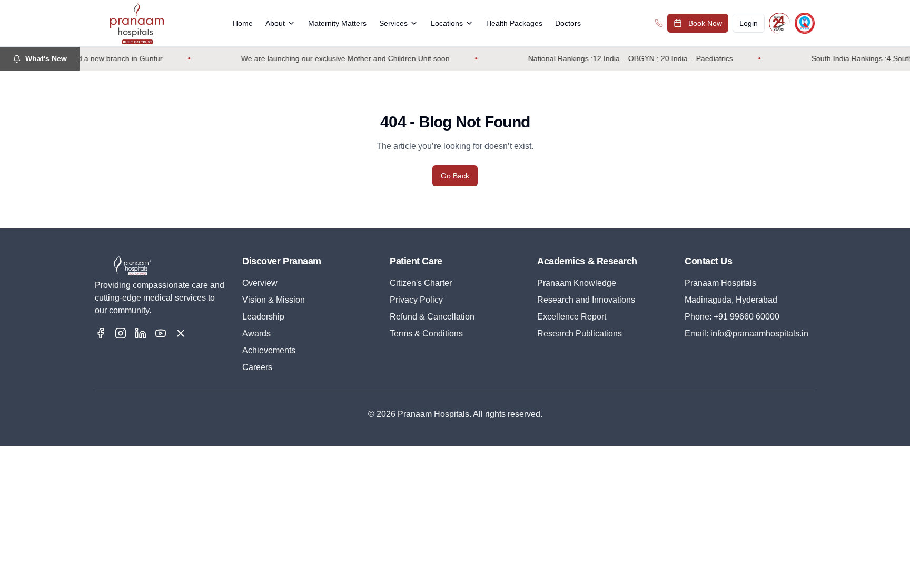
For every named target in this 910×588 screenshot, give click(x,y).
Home (243, 23)
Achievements (268, 350)
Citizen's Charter (421, 282)
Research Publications (579, 333)
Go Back (455, 176)
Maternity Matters (337, 23)
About (275, 23)
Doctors (568, 23)
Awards (256, 333)
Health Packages (514, 23)
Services (393, 23)
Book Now (705, 23)
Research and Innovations (586, 299)
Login (748, 23)
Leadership (263, 316)
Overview (260, 282)
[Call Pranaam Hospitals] (659, 23)
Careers (257, 367)
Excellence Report (571, 316)
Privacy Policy (416, 299)
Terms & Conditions (426, 333)
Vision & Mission (273, 299)
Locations (447, 23)
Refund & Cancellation (432, 316)
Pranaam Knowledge (576, 282)
